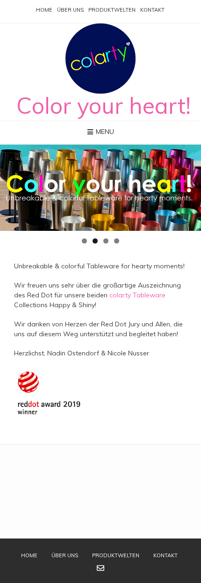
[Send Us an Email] (100, 568)
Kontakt (152, 10)
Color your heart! (103, 105)
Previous (12, 185)
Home (44, 10)
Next (189, 185)
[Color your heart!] (100, 58)
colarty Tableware (137, 295)
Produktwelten (112, 10)
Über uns (70, 10)
